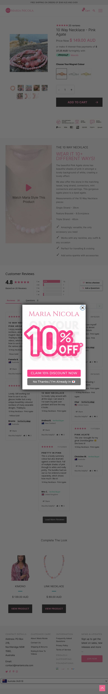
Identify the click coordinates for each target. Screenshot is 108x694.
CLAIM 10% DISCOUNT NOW (54, 373)
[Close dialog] (82, 307)
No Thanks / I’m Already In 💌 (54, 381)
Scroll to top (102, 688)
